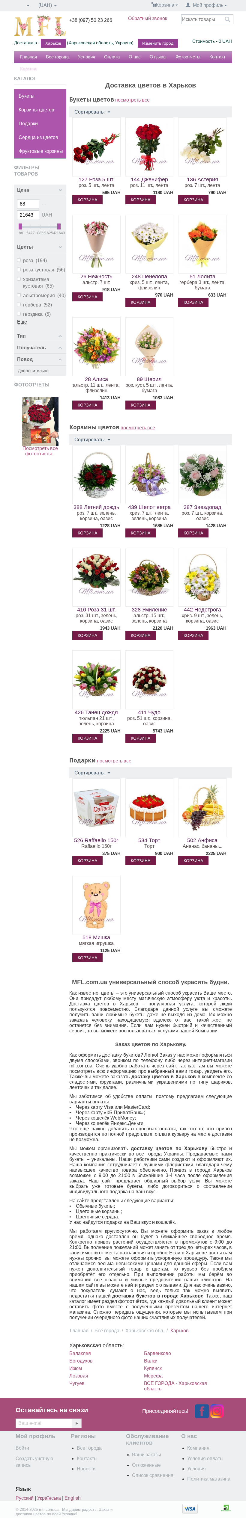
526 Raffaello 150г (96, 840)
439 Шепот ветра (149, 507)
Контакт (217, 56)
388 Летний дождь (96, 507)
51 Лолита (202, 277)
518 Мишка (96, 937)
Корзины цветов (36, 109)
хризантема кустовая (38, 283)
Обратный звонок (147, 18)
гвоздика (37, 314)
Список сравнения (152, 1475)
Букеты (26, 96)
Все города (57, 56)
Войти (22, 1448)
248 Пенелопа (149, 277)
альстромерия (44, 295)
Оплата (112, 56)
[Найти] (227, 20)
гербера (37, 304)
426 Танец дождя (96, 712)
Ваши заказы (146, 1454)
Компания (198, 1448)
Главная (28, 56)
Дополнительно (33, 370)
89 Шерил (149, 379)
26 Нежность (96, 277)
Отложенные (146, 1465)
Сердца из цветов (38, 137)
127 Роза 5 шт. (96, 179)
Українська (49, 1498)
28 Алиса (96, 379)
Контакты (87, 1458)
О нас (135, 56)
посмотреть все (132, 99)
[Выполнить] (76, 1423)
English (72, 1498)
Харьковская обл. (144, 1330)
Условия (86, 56)
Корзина (28, 68)
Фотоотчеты (188, 56)
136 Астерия (202, 179)
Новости (86, 1468)
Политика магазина (208, 1478)
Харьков (53, 43)
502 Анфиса (202, 840)
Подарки (28, 123)
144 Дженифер (149, 179)
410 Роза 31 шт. (96, 610)
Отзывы (158, 56)
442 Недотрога (202, 610)
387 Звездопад (202, 507)
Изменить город (157, 43)
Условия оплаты (205, 1458)
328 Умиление (149, 610)
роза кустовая (44, 269)
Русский (25, 1498)
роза (35, 260)
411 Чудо (149, 712)
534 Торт (149, 840)
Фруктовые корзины (41, 151)
